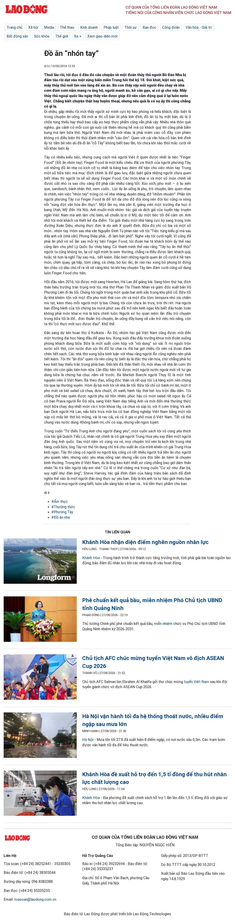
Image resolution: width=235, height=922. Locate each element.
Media (49, 27)
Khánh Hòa (91, 558)
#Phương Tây (62, 512)
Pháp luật (111, 27)
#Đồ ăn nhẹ (60, 517)
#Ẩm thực (59, 501)
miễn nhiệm (163, 623)
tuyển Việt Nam (196, 682)
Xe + (78, 36)
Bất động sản (17, 36)
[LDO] (40, 561)
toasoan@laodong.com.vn (35, 899)
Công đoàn (171, 27)
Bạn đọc (149, 27)
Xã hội (33, 27)
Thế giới (61, 36)
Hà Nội (87, 739)
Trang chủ (14, 27)
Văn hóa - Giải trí (199, 27)
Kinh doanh (89, 27)
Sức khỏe (41, 36)
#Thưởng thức (63, 507)
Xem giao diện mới (102, 36)
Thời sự (130, 27)
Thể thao (67, 27)
